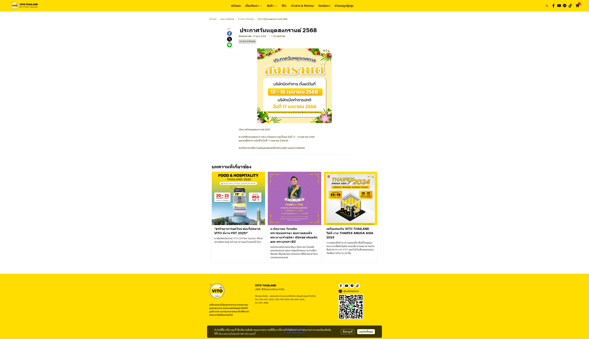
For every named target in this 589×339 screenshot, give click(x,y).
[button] (547, 6)
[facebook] (553, 5)
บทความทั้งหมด (227, 19)
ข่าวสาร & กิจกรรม (246, 19)
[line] (564, 5)
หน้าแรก (213, 19)
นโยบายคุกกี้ (250, 333)
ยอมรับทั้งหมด (366, 331)
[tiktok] (570, 5)
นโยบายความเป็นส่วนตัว (229, 333)
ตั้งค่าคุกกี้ (347, 331)
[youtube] (559, 5)
